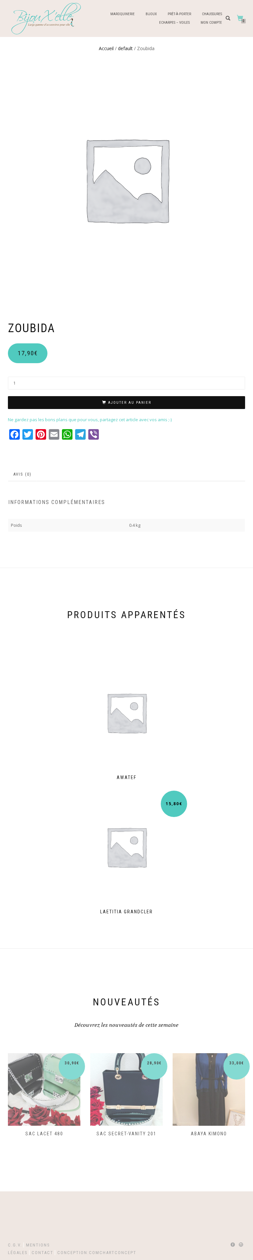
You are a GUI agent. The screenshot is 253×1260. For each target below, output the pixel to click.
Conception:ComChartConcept (96, 1252)
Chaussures (212, 14)
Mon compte (211, 22)
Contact (42, 1252)
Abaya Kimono (209, 1133)
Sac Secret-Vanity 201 (126, 1133)
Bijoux (151, 14)
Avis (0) (22, 474)
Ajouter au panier (129, 402)
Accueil (106, 48)
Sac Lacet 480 (44, 1133)
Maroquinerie (122, 14)
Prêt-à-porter (179, 14)
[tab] (23, 474)
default (125, 48)
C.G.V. (15, 1245)
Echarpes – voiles (174, 22)
